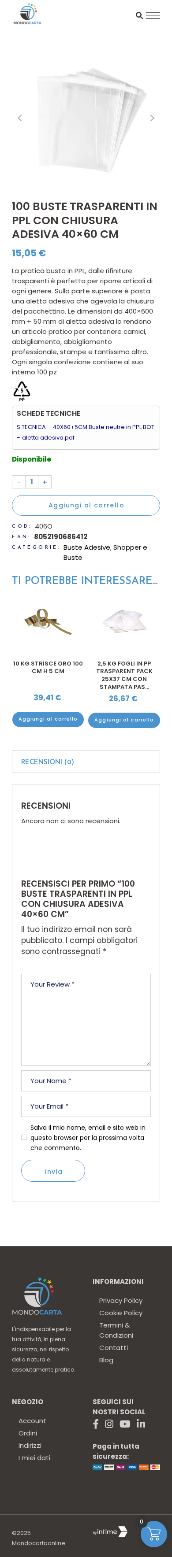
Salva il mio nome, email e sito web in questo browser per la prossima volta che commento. (88, 1137)
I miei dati (34, 1457)
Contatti (113, 1347)
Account (32, 1420)
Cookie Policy (120, 1312)
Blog (106, 1360)
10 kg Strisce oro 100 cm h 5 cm (124, 667)
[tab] (86, 761)
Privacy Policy (120, 1300)
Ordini (28, 1433)
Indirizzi (30, 1445)
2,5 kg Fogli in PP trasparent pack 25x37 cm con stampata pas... (48, 675)
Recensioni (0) (47, 762)
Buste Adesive (87, 547)
